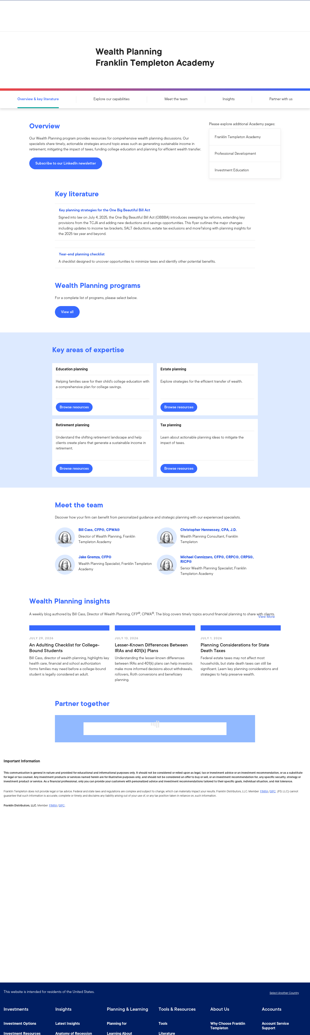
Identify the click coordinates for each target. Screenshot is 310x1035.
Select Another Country (284, 993)
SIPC (273, 791)
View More (266, 616)
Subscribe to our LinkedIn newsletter (65, 163)
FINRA (264, 791)
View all (67, 311)
